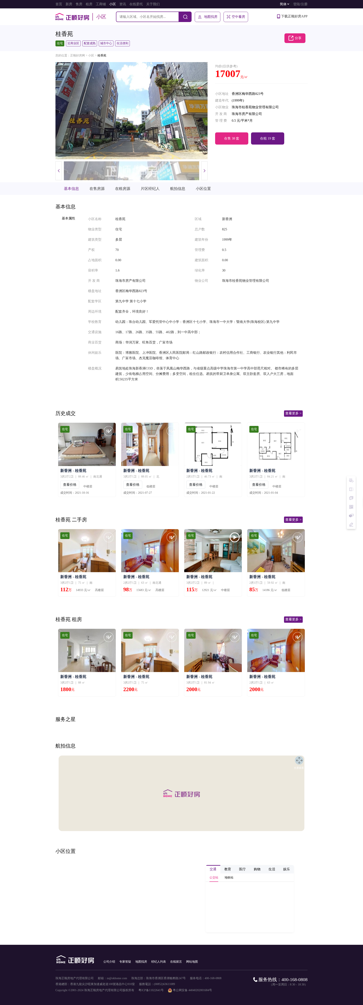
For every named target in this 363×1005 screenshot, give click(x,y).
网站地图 (192, 961)
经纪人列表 (158, 961)
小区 (91, 55)
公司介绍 (109, 961)
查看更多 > (293, 413)
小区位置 (203, 189)
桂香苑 (101, 55)
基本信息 (71, 189)
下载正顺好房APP (294, 16)
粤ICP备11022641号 (151, 990)
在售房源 (97, 189)
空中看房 (238, 16)
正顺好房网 (77, 55)
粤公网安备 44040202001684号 (192, 990)
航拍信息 (177, 189)
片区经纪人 (150, 189)
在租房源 (122, 189)
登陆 (296, 4)
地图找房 (210, 16)
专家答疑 (125, 961)
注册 (304, 4)
